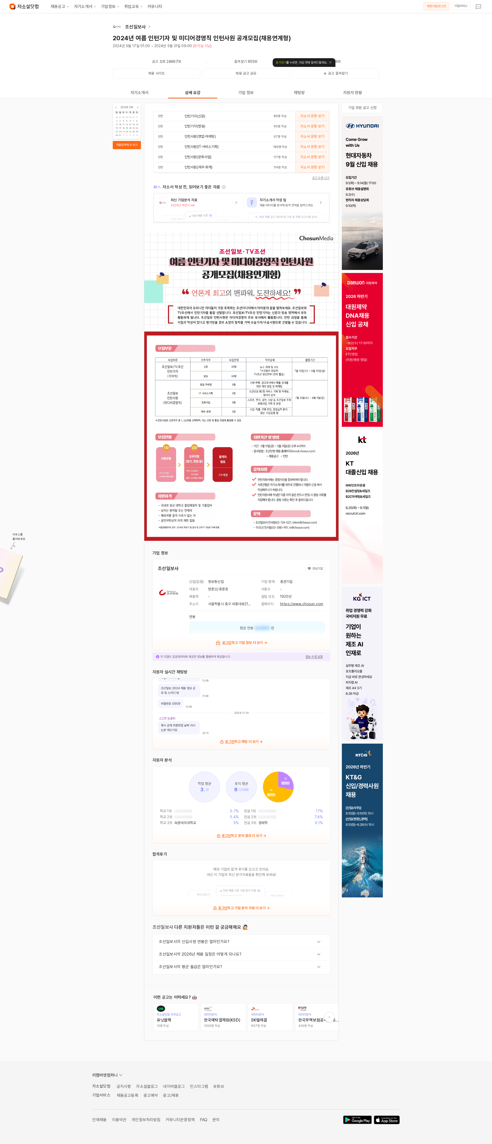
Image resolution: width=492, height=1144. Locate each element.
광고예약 (151, 1095)
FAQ (203, 1119)
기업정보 (108, 6)
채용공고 (58, 6)
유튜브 (218, 1086)
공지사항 (124, 1086)
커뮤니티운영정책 (180, 1119)
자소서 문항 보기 (312, 116)
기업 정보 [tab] (246, 92)
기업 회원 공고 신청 (362, 108)
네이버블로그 (174, 1086)
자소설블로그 (147, 1086)
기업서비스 (460, 6)
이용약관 (119, 1119)
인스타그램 (199, 1086)
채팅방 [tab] (299, 92)
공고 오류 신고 (320, 178)
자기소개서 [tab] (139, 92)
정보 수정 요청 (314, 657)
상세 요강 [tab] (193, 92)
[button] (198, 207)
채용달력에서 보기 (127, 145)
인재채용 (99, 1119)
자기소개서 (83, 6)
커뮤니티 (155, 6)
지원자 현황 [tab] (352, 92)
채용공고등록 (127, 1095)
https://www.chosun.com (301, 604)
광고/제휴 (171, 1095)
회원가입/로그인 (436, 6)
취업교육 (131, 6)
